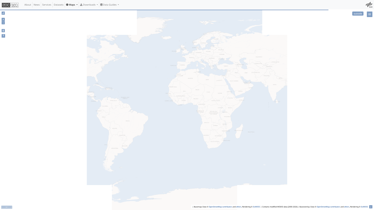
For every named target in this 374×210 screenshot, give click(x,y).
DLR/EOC (256, 206)
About (27, 4)
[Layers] (369, 14)
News (37, 4)
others (238, 206)
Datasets (59, 4)
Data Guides (109, 4)
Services (46, 4)
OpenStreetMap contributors (220, 206)
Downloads (89, 4)
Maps (72, 4)
